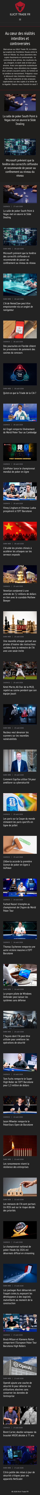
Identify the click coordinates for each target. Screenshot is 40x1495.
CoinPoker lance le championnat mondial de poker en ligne (19, 470)
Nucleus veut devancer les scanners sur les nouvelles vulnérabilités (16, 736)
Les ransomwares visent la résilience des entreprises (16, 1165)
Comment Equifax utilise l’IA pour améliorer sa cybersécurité (19, 780)
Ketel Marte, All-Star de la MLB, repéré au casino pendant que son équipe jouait (20, 690)
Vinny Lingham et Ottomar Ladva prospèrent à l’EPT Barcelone (19, 509)
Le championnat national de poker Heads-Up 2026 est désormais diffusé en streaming (18, 1250)
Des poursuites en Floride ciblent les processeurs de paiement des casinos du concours (19, 349)
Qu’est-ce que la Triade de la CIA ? (19, 393)
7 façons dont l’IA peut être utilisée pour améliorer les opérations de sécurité (16, 1039)
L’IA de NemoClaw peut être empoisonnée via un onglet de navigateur (18, 307)
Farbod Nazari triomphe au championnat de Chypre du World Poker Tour (19, 907)
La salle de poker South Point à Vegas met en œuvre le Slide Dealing (20, 120)
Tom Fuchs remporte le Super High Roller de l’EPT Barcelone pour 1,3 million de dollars (18, 1082)
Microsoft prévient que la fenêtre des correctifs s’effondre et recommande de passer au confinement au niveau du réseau (20, 167)
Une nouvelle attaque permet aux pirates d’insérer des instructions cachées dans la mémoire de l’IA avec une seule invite (19, 646)
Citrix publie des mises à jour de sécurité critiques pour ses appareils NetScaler (19, 1475)
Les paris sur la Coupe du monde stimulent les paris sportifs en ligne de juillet (19, 822)
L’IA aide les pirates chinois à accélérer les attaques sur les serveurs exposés (17, 551)
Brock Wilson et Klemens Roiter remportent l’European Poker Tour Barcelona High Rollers (20, 1343)
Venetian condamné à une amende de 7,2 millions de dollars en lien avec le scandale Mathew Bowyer (19, 595)
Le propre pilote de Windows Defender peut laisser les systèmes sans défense (17, 997)
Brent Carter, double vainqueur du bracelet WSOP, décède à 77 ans (19, 1433)
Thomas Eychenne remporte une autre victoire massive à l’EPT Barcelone (19, 950)
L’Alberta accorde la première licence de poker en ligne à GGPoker (17, 865)
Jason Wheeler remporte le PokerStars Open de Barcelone (18, 1123)
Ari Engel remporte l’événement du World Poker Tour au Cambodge (20, 430)
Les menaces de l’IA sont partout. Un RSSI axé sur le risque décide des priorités (19, 1207)
